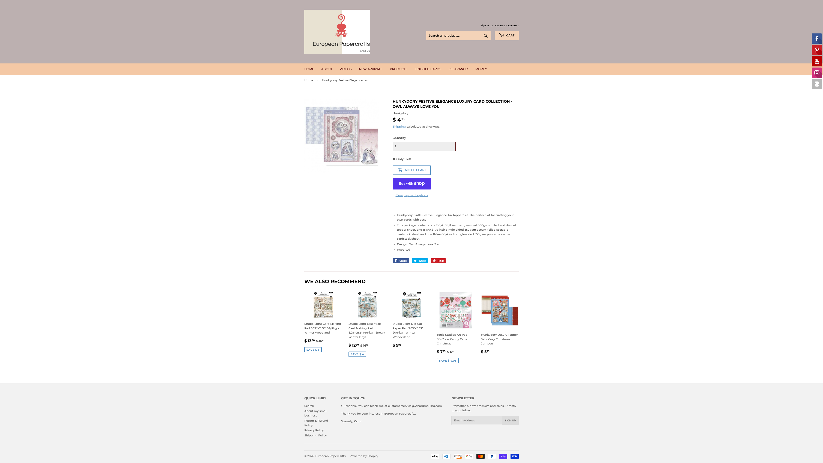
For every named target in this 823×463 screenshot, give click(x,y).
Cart (509, 35)
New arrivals (371, 69)
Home (309, 69)
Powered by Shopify (364, 456)
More (480, 69)
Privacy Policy (314, 430)
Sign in (485, 25)
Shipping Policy (315, 435)
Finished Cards (428, 69)
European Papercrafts (330, 456)
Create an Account (507, 25)
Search (309, 405)
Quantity (399, 138)
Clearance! (458, 69)
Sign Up (510, 420)
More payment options (412, 195)
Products (398, 69)
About (326, 69)
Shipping (399, 126)
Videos (346, 69)
